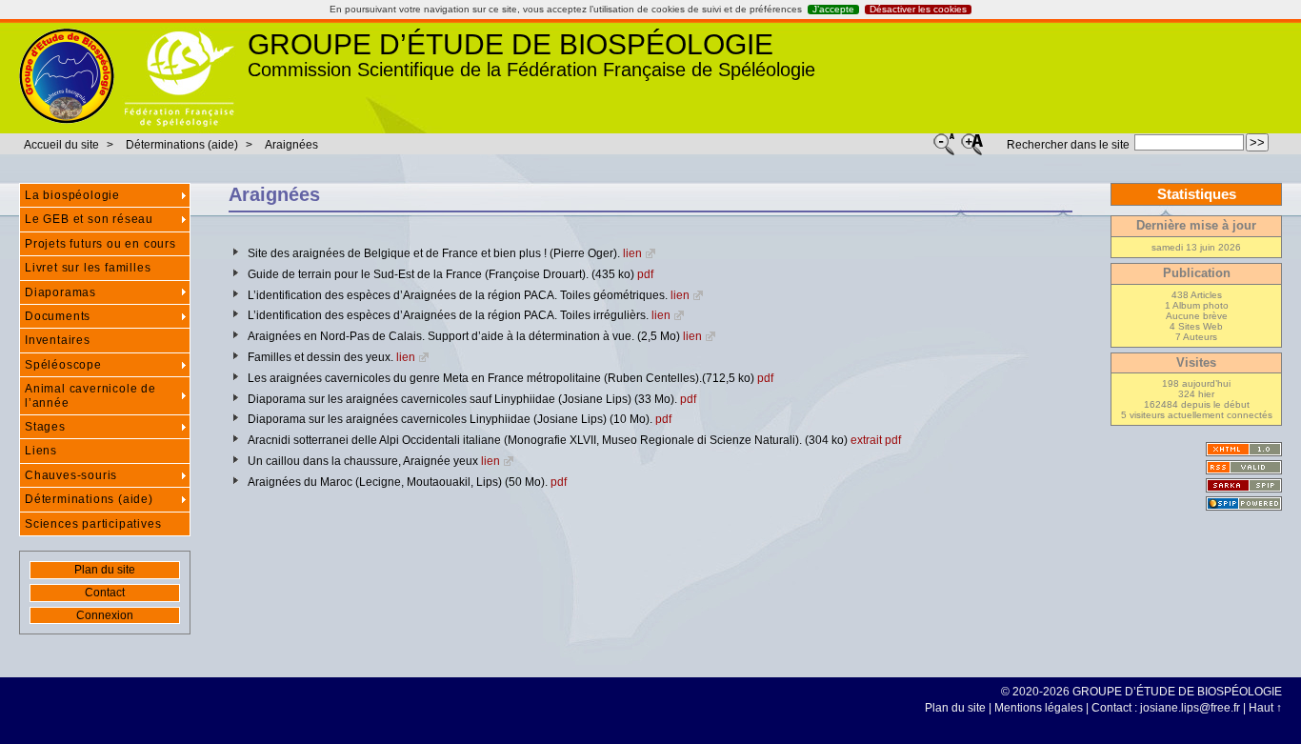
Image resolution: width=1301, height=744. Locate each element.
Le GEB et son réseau (89, 219)
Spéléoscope (63, 365)
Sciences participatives (93, 524)
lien (632, 253)
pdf (645, 274)
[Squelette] (1244, 485)
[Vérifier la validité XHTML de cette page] (1244, 449)
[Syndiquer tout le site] (1244, 467)
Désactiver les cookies (918, 9)
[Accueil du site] (66, 76)
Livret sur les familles (87, 267)
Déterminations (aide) (182, 144)
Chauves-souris (71, 475)
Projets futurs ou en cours (100, 244)
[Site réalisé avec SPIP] (1244, 503)
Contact (105, 592)
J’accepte (833, 9)
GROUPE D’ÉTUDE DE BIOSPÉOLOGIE (510, 44)
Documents (57, 316)
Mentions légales (1038, 707)
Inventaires (57, 340)
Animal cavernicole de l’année (90, 395)
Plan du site (104, 569)
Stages (45, 426)
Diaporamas (60, 292)
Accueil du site (61, 144)
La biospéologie (72, 195)
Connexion (104, 615)
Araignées (291, 144)
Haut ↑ (1265, 707)
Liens (41, 450)
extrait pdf (876, 440)
